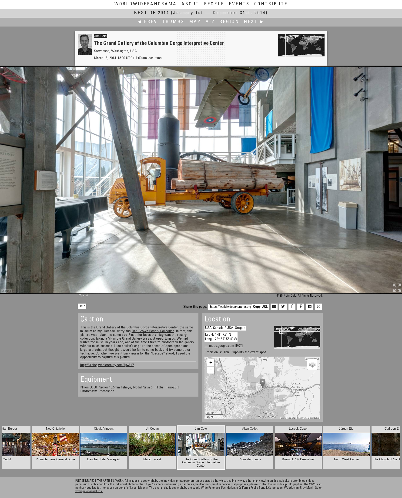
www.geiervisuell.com (89, 491)
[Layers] (312, 364)
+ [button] (210, 363)
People (214, 4)
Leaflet (283, 418)
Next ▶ (254, 22)
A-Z (210, 22)
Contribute (271, 4)
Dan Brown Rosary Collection (153, 331)
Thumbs (173, 22)
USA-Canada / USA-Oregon (225, 328)
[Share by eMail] (274, 307)
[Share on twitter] (282, 307)
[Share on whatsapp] (318, 307)
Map (195, 22)
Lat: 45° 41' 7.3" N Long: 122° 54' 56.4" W (221, 337)
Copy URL (260, 307)
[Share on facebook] (292, 307)
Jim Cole (100, 36)
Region (229, 22)
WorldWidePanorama (145, 4)
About (190, 4)
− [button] (210, 370)
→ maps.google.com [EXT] (223, 346)
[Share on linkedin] (309, 307)
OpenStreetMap (303, 418)
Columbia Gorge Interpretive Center (152, 327)
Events (239, 4)
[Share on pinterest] (300, 307)
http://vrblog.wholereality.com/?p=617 (107, 365)
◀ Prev (147, 22)
